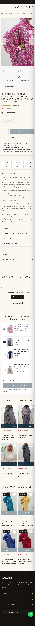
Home (2, 13)
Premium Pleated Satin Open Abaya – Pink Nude (22, 366)
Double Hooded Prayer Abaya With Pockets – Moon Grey (8, 437)
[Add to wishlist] (14, 407)
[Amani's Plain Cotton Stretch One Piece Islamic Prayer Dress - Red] (26, 540)
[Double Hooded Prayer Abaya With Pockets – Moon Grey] (9, 416)
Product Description (18, 174)
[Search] (26, 7)
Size (15, 359)
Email (17, 166)
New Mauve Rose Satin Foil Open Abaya (25, 436)
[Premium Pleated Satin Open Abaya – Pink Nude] (10, 370)
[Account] (29, 7)
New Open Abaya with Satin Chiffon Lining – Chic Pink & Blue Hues (22, 351)
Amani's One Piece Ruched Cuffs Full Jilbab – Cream (9, 475)
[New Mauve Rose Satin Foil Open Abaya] (26, 416)
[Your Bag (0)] (32, 7)
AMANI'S (17, 7)
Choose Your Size (19, 371)
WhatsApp (6, 162)
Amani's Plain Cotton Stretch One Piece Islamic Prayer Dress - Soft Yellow (25, 524)
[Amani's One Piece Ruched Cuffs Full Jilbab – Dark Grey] (26, 454)
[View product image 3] (20, 62)
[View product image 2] (17, 62)
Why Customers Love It (17, 244)
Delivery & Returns (17, 259)
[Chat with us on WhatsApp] (30, 614)
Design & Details (17, 228)
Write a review (17, 297)
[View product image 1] (14, 62)
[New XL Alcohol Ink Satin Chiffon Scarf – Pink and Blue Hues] (10, 342)
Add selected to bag (17, 385)
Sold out (21, 131)
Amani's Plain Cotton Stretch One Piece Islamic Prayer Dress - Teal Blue (9, 524)
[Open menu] (2, 7)
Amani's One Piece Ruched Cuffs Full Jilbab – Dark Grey (25, 475)
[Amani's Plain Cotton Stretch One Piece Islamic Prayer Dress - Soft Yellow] (26, 503)
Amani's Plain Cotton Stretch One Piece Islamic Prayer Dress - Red (25, 561)
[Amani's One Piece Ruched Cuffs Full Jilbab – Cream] (9, 454)
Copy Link (28, 166)
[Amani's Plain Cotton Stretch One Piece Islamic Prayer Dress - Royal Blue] (9, 540)
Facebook (17, 162)
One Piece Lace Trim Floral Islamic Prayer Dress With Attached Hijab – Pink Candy (22, 326)
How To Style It (17, 239)
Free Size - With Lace (8, 121)
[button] (6, 105)
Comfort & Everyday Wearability (17, 233)
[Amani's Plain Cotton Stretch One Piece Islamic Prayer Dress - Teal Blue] (9, 503)
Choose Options (9, 426)
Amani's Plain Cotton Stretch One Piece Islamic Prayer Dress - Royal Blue (9, 561)
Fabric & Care (17, 249)
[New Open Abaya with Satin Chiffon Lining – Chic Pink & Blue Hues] (10, 355)
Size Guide (7, 126)
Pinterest (28, 162)
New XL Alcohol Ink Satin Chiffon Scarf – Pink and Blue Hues (22, 341)
